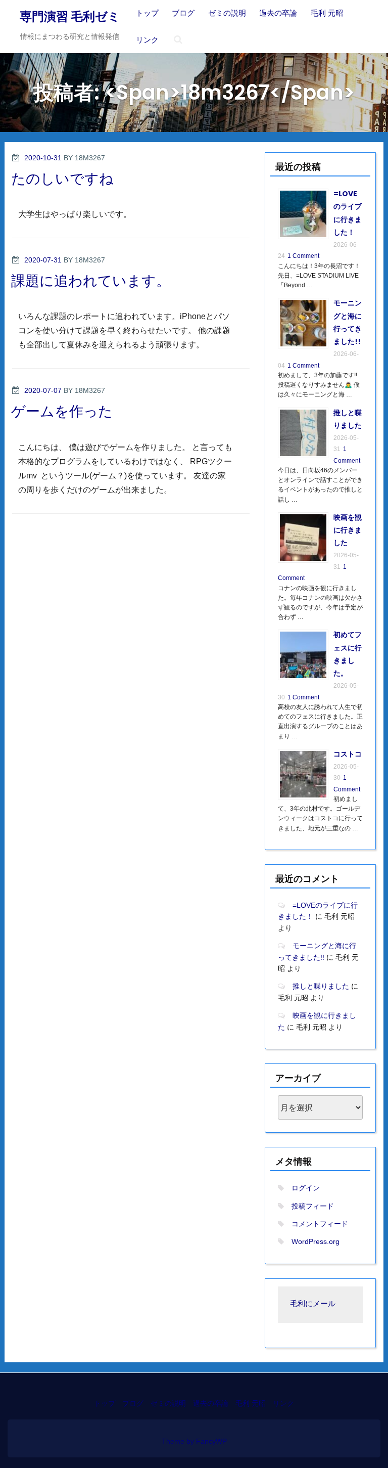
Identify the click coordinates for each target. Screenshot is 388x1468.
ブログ (183, 13)
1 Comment (303, 255)
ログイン (306, 1188)
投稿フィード (313, 1206)
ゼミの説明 (227, 13)
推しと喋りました (321, 986)
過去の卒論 (278, 13)
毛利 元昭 (327, 13)
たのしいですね (62, 179)
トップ (147, 13)
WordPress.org (316, 1241)
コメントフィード (320, 1224)
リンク (147, 39)
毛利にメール (312, 1304)
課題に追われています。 (90, 281)
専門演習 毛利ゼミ (70, 16)
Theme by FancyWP (194, 1441)
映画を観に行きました (347, 530)
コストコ (347, 754)
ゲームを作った (62, 411)
